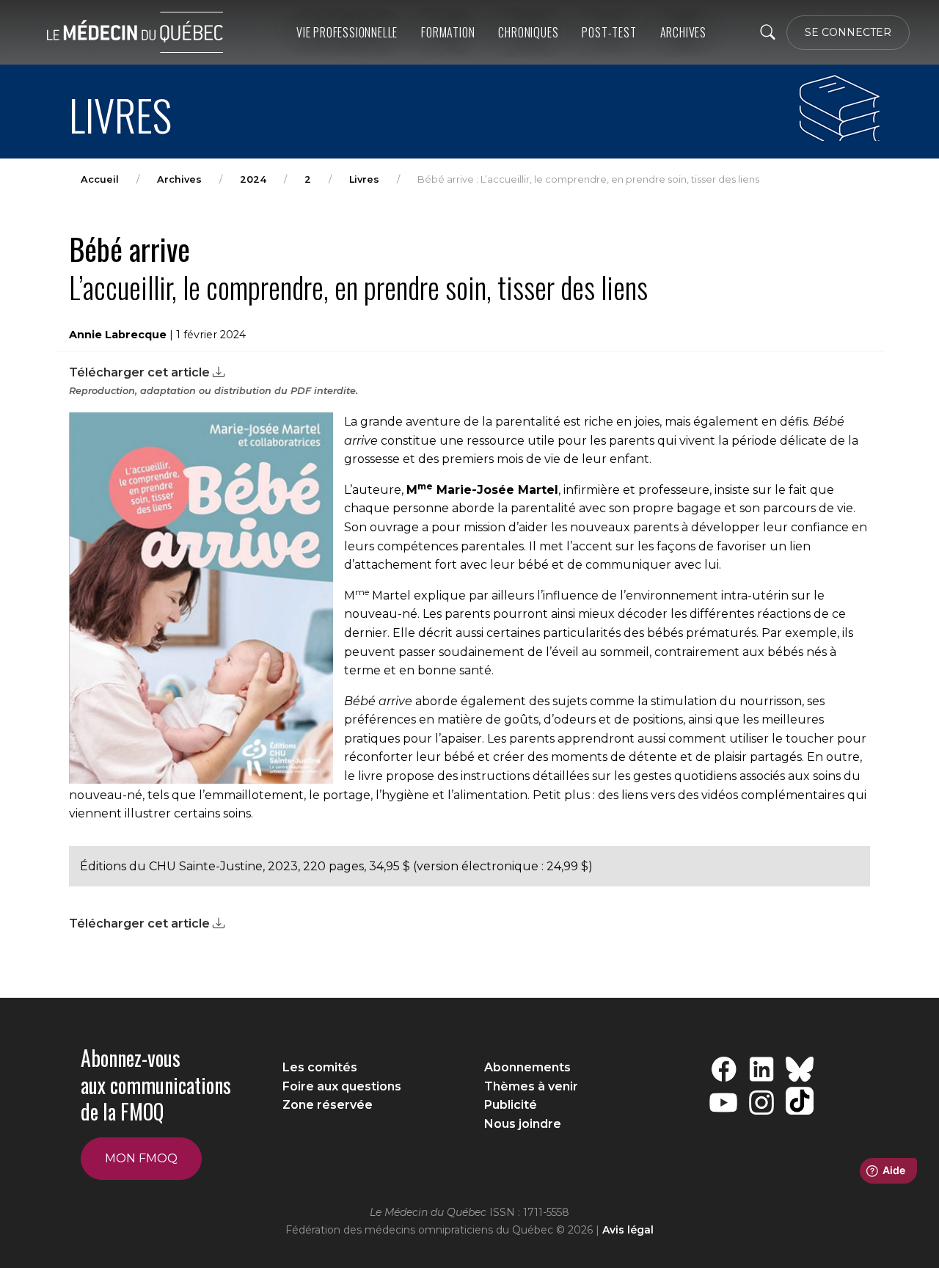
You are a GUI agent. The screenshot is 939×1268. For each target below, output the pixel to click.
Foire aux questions (341, 1086)
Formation (448, 32)
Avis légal (628, 1229)
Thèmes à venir (531, 1086)
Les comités (319, 1067)
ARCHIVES (683, 32)
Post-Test (609, 32)
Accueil (100, 179)
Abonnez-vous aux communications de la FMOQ (156, 1084)
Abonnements (527, 1067)
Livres (364, 179)
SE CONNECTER (848, 32)
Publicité (510, 1105)
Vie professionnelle (347, 32)
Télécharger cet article (141, 372)
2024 (253, 179)
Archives (179, 179)
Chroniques (528, 32)
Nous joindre (522, 1124)
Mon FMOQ (141, 1158)
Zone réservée (327, 1105)
